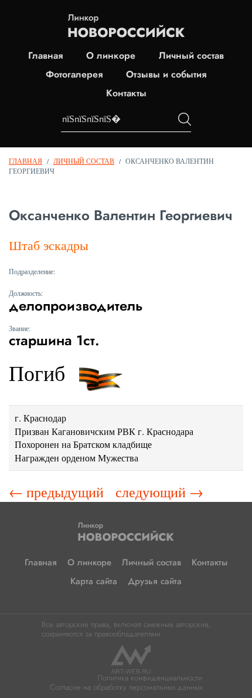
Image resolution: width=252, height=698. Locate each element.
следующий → (159, 492)
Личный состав (191, 55)
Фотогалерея (74, 74)
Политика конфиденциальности (149, 677)
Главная (45, 55)
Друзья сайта (155, 581)
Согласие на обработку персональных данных (126, 687)
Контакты (126, 93)
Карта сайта (93, 581)
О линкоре (110, 55)
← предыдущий (56, 492)
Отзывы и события (166, 74)
